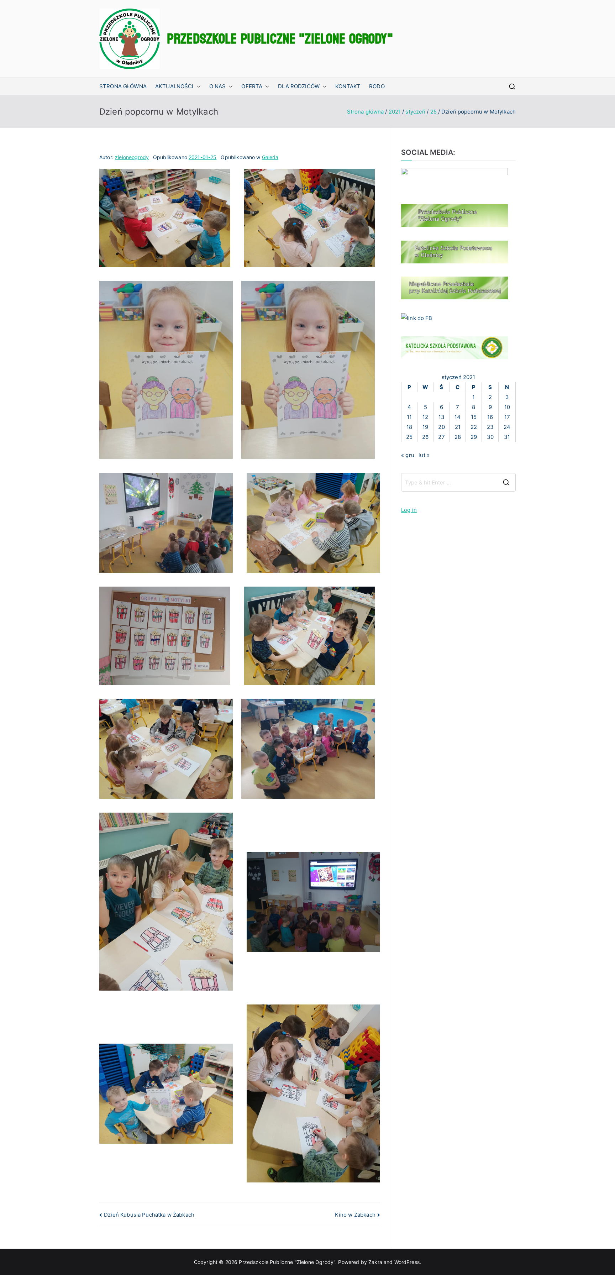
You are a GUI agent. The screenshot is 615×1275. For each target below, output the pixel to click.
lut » (424, 455)
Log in (409, 510)
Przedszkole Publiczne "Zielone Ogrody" (280, 39)
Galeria (270, 157)
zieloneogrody (132, 157)
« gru (407, 455)
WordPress (407, 1262)
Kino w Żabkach (355, 1214)
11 (409, 417)
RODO (377, 86)
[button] (197, 86)
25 (409, 437)
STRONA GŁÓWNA (123, 86)
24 (507, 427)
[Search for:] (458, 482)
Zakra (375, 1262)
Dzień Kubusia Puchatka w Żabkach (149, 1214)
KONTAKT (348, 86)
